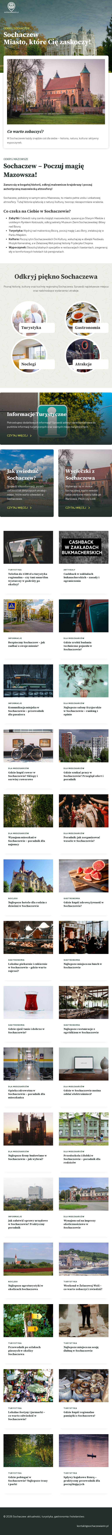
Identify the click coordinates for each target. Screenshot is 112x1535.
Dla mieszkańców (74, 638)
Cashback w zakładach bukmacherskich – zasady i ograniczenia (81, 577)
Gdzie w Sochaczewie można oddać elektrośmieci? (82, 1092)
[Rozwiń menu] (105, 8)
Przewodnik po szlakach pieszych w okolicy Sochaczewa (24, 1351)
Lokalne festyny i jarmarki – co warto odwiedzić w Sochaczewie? (26, 1416)
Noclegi (13, 898)
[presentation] (28, 547)
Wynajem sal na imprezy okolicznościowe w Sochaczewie (80, 1224)
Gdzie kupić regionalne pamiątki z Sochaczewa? (79, 1414)
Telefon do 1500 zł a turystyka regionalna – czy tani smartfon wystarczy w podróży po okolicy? (28, 579)
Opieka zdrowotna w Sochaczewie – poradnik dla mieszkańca (26, 1094)
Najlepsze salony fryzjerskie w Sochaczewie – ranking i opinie (82, 711)
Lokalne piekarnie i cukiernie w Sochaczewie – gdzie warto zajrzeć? (27, 967)
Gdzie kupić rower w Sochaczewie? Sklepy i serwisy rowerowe (23, 776)
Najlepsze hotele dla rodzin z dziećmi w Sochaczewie (27, 904)
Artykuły (69, 570)
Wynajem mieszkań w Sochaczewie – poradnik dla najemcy (26, 841)
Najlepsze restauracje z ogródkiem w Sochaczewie (81, 1030)
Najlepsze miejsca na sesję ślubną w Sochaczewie (81, 1349)
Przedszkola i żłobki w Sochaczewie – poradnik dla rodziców (82, 1159)
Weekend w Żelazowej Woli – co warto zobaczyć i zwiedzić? (83, 1287)
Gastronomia (72, 898)
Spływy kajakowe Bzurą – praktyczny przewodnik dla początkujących (82, 1481)
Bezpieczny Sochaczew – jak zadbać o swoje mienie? (26, 644)
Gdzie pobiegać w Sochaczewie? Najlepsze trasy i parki (28, 1481)
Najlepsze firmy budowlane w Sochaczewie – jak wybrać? (27, 1157)
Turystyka (15, 570)
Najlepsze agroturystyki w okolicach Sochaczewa (25, 1287)
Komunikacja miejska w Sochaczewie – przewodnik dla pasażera (26, 711)
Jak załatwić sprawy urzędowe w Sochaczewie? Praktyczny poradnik (28, 1224)
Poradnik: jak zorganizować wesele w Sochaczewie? (82, 839)
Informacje (15, 638)
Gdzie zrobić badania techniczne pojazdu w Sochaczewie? (78, 646)
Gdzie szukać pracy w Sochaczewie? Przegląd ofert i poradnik (83, 776)
